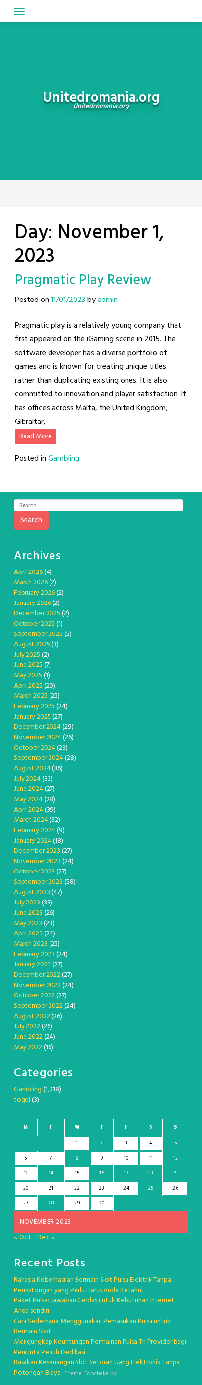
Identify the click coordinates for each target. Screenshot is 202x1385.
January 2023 (32, 964)
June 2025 (28, 665)
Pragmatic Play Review (83, 281)
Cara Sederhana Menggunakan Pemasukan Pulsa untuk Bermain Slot (92, 1326)
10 (126, 1158)
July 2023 (27, 902)
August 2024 (32, 768)
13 (26, 1173)
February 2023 (34, 954)
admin (108, 300)
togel (22, 1100)
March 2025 (31, 696)
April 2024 (28, 809)
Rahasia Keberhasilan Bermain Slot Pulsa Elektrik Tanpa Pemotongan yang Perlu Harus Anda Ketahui (92, 1285)
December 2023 (37, 851)
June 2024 (28, 789)
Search (31, 520)
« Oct (23, 1237)
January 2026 (32, 603)
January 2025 (32, 717)
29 (77, 1203)
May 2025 (28, 675)
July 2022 (27, 1026)
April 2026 (28, 572)
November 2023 (37, 861)
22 (77, 1188)
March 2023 (31, 944)
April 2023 (28, 933)
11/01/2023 (68, 300)
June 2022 (28, 1037)
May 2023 (28, 923)
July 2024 (27, 778)
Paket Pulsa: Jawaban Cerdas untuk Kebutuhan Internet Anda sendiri (94, 1306)
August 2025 (32, 644)
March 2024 (31, 820)
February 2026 (34, 593)
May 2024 (28, 799)
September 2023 (38, 882)
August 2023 (32, 892)
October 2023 (34, 871)
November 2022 (37, 985)
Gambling (63, 458)
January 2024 (32, 840)
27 (26, 1203)
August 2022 (32, 1016)
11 (151, 1158)
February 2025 (34, 706)
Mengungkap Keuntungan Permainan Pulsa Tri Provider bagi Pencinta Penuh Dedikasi (100, 1347)
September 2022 (38, 1006)
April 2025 (28, 686)
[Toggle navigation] (19, 11)
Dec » (46, 1237)
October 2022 (34, 995)
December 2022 (37, 975)
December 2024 (37, 727)
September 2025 (38, 634)
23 (101, 1188)
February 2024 (34, 830)
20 (26, 1188)
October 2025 (34, 624)
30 (101, 1203)
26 (175, 1188)
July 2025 (27, 655)
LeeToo (127, 1374)
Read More (35, 436)
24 (126, 1188)
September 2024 (38, 758)
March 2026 (31, 582)
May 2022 (28, 1047)
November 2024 (37, 737)
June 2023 (28, 913)
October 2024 (34, 747)
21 (51, 1188)
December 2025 (37, 613)
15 (77, 1173)
